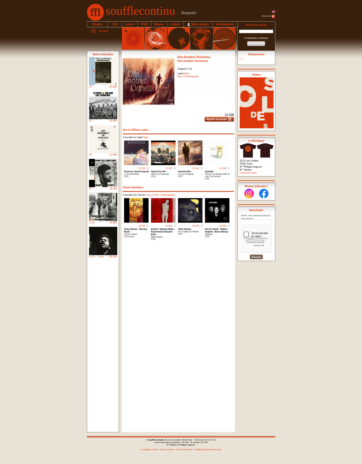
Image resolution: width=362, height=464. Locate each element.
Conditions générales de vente (207, 449)
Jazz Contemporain (188, 76)
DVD (144, 24)
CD (115, 24)
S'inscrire (256, 256)
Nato (186, 73)
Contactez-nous (248, 172)
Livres (130, 24)
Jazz (149, 194)
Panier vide (266, 16)
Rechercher (256, 43)
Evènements (225, 24)
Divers (159, 24)
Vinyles (97, 24)
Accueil (102, 30)
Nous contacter (167, 449)
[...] (241, 58)
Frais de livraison (184, 449)
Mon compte (200, 24)
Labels (175, 24)
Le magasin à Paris (149, 449)
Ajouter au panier (219, 119)
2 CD (103, 222)
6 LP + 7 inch (103, 256)
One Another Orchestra (193, 57)
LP (103, 86)
